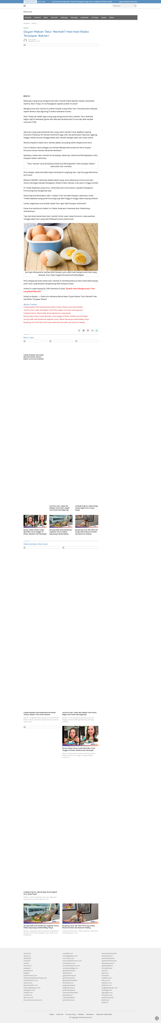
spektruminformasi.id (109, 961)
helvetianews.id (68, 983)
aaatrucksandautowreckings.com (35, 978)
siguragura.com (107, 992)
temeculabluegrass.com (32, 988)
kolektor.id (105, 1000)
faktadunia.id (67, 973)
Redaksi (81, 1014)
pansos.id (105, 973)
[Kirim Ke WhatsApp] (96, 330)
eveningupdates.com (70, 956)
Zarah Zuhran (32, 40)
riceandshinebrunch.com (71, 966)
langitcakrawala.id (69, 985)
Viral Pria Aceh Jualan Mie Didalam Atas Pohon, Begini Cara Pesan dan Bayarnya (53, 310)
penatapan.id (28, 971)
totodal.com (28, 995)
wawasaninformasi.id (109, 953)
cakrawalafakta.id (69, 997)
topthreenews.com (30, 975)
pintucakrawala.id (69, 990)
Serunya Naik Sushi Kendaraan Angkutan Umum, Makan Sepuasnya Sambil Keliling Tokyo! (56, 319)
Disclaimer (90, 1014)
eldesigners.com (29, 990)
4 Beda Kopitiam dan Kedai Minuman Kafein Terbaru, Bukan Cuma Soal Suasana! (53, 307)
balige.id (26, 973)
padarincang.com (108, 997)
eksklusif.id (27, 958)
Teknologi (74, 17)
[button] (135, 5)
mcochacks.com (68, 958)
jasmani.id (27, 953)
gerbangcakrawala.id (70, 980)
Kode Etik (59, 1014)
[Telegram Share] (92, 330)
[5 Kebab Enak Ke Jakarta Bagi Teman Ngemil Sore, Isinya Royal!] (86, 422)
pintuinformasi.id (68, 1000)
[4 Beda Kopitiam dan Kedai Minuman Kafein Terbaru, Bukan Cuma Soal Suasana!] (35, 346)
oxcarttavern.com (69, 963)
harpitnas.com (107, 983)
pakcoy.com (106, 980)
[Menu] (25, 6)
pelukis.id (105, 1002)
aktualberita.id (68, 995)
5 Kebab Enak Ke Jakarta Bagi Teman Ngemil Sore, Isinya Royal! (47, 313)
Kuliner (111, 17)
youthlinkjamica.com (31, 980)
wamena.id (27, 966)
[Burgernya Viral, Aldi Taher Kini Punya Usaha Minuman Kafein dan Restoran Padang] (86, 521)
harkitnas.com (107, 985)
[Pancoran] (28, 12)
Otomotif (54, 17)
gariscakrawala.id (69, 978)
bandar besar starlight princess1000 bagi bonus (118, 23)
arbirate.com (28, 983)
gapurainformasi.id (69, 975)
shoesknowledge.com (70, 968)
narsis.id (104, 971)
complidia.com (68, 953)
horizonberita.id (107, 956)
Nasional (37, 17)
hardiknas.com (107, 978)
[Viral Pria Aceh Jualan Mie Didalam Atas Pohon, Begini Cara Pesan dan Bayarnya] (61, 422)
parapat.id (27, 968)
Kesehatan (84, 17)
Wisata (103, 17)
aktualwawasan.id (108, 963)
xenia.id (26, 963)
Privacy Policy (71, 1014)
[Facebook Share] (79, 330)
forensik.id (105, 975)
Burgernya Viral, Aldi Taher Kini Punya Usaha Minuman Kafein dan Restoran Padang (54, 322)
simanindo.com (107, 995)
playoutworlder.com (31, 985)
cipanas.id (27, 956)
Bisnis (46, 17)
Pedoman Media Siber (104, 1014)
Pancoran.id (87, 1017)
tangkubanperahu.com (110, 988)
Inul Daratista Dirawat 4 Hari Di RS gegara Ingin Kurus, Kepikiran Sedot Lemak (59, 2)
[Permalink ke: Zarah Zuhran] (25, 40)
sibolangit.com (107, 990)
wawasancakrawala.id (70, 992)
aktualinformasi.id (69, 971)
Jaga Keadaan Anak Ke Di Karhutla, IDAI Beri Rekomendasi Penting (121, 2)
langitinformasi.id (69, 988)
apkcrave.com (28, 997)
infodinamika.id (107, 968)
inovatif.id (27, 961)
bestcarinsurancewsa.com (33, 1000)
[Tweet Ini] (83, 330)
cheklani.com (28, 992)
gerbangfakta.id (107, 966)
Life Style (95, 17)
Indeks (51, 1014)
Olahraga (64, 17)
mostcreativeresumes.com (72, 961)
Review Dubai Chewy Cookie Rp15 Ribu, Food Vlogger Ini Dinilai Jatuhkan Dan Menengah (56, 316)
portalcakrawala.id (108, 958)
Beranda (28, 17)
